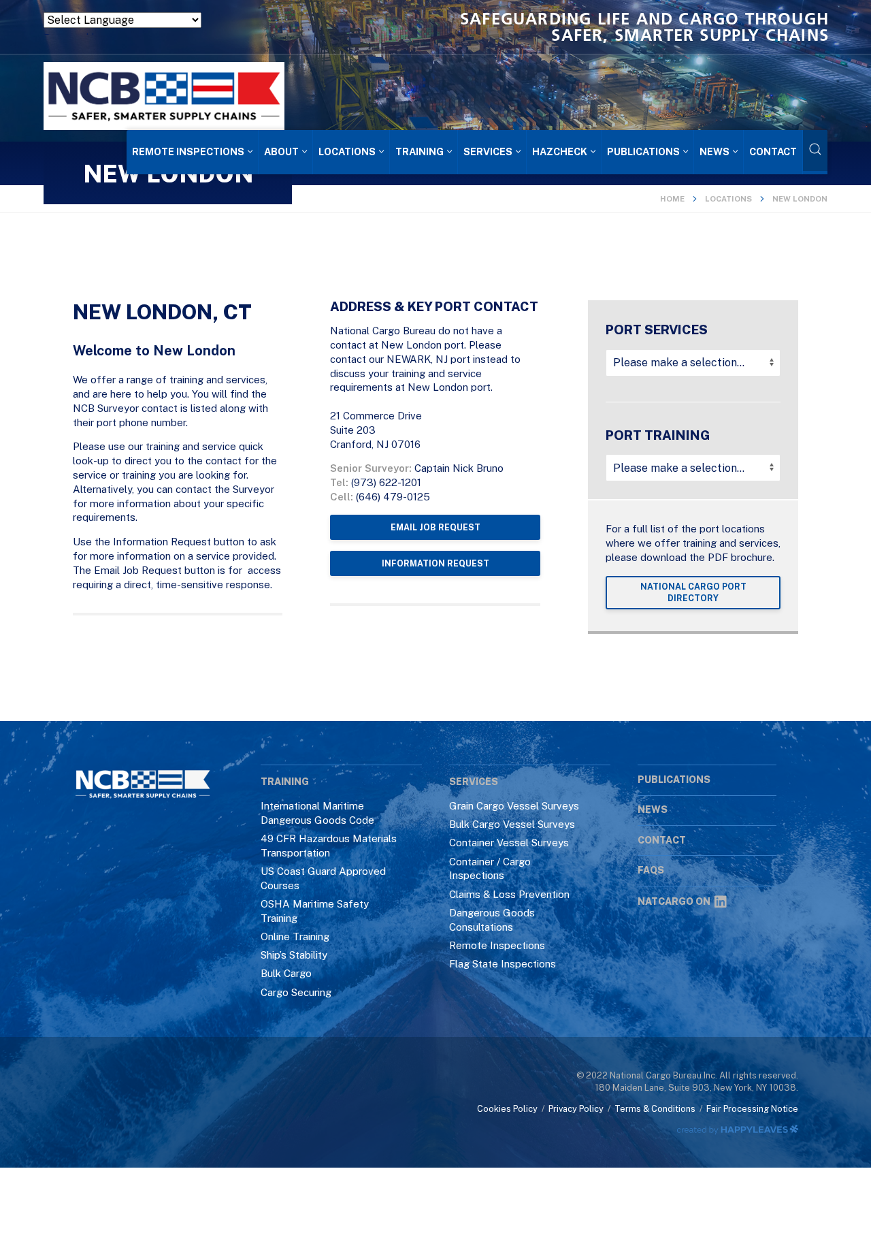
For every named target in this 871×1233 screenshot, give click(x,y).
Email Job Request (435, 527)
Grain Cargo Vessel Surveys (514, 806)
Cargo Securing (296, 992)
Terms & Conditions (654, 1109)
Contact (773, 151)
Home (672, 199)
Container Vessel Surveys (509, 842)
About (281, 151)
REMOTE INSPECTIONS (188, 151)
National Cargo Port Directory (693, 592)
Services (487, 151)
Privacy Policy (576, 1109)
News (714, 151)
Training (419, 151)
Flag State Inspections (502, 964)
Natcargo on (674, 901)
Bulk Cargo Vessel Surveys (512, 824)
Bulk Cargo (286, 973)
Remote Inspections (497, 945)
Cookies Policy (507, 1109)
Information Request (435, 563)
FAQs (651, 870)
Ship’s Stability (294, 955)
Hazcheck (559, 151)
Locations (347, 151)
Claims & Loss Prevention (509, 894)
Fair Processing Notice (752, 1109)
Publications (643, 151)
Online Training (295, 936)
